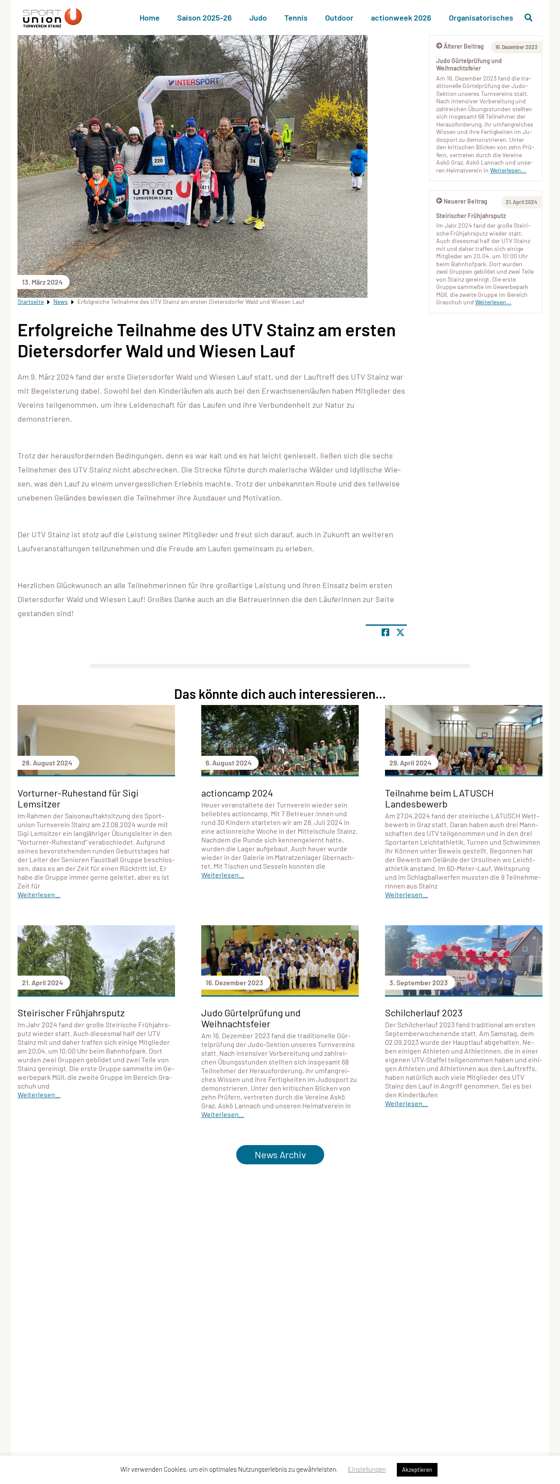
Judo (258, 17)
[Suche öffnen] (528, 18)
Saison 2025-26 (204, 17)
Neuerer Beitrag (465, 201)
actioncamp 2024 (237, 792)
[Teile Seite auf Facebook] (385, 632)
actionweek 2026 (401, 17)
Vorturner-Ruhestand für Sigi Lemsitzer (78, 798)
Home (150, 17)
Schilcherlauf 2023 (423, 1012)
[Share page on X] (400, 632)
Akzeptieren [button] (417, 1469)
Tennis (296, 17)
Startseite (31, 301)
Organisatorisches (481, 17)
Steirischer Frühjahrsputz (471, 215)
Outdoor (339, 17)
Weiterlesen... (508, 170)
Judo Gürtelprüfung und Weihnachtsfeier (469, 64)
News (60, 301)
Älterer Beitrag (464, 46)
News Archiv (280, 1154)
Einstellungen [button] (367, 1469)
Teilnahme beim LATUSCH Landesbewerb (439, 798)
